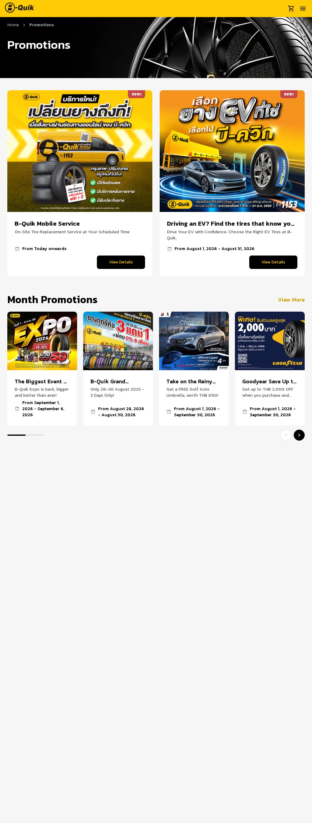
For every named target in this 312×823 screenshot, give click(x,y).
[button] (121, 262)
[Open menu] (303, 8)
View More (291, 299)
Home (13, 25)
